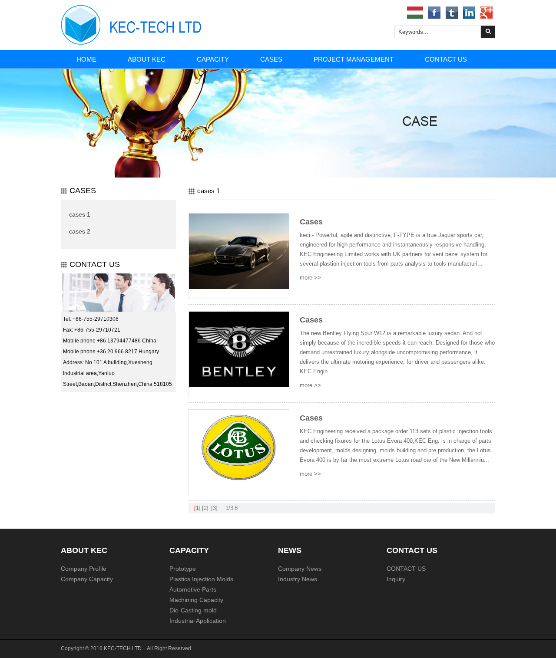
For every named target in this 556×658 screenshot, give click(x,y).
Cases (311, 221)
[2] (205, 508)
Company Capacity (87, 579)
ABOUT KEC (146, 59)
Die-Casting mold (193, 610)
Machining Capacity (196, 599)
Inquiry (396, 579)
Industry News (297, 579)
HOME (86, 59)
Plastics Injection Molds (201, 579)
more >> (310, 277)
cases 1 (79, 214)
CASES (271, 59)
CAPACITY (213, 59)
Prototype (182, 568)
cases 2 (79, 231)
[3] (214, 508)
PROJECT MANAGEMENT (354, 59)
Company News (299, 568)
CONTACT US (446, 59)
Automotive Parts (192, 589)
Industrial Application (197, 620)
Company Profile (83, 568)
